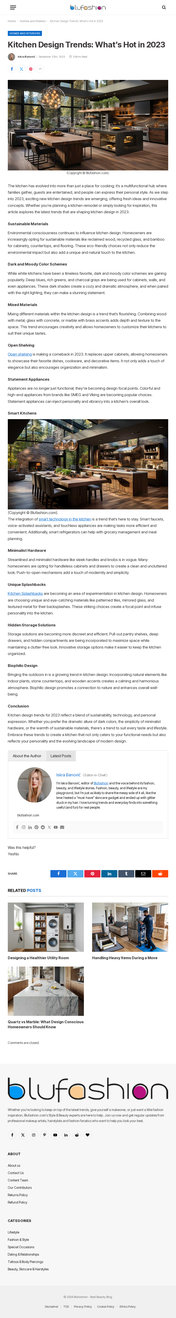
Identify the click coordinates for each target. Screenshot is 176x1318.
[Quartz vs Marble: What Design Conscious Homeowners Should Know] (46, 991)
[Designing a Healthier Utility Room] (46, 927)
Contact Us (16, 1173)
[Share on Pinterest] (31, 69)
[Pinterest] (36, 827)
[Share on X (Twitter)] (21, 69)
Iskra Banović (26, 56)
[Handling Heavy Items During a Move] (130, 927)
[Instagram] (24, 827)
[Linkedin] (30, 827)
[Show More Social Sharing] (40, 69)
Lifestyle (13, 1232)
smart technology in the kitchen (65, 519)
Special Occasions (21, 1247)
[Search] (163, 7)
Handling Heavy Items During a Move (124, 958)
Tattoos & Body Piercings (25, 1262)
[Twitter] (49, 827)
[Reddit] (43, 827)
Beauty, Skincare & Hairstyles (28, 1269)
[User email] (62, 827)
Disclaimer (51, 1306)
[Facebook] (17, 827)
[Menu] (13, 7)
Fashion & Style (18, 1240)
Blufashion (101, 783)
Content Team (18, 1180)
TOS (66, 1306)
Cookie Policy (105, 1306)
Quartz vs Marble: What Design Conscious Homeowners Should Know (46, 1024)
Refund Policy (17, 1202)
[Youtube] (56, 827)
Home (12, 21)
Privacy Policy (83, 1306)
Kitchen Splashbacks (25, 593)
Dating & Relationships (23, 1254)
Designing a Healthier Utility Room (38, 958)
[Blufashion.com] (88, 7)
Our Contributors (20, 1187)
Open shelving (20, 354)
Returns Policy (18, 1195)
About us (14, 1165)
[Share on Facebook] (12, 69)
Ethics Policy (128, 1306)
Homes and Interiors (33, 21)
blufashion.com (28, 815)
